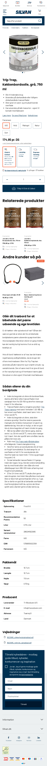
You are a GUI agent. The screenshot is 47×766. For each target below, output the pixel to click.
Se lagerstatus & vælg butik (15, 170)
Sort (6, 133)
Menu (4, 14)
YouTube (29, 740)
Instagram (19, 740)
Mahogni (25, 125)
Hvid (15, 125)
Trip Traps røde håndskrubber (27, 441)
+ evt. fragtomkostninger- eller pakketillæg (17, 143)
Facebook (8, 740)
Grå (6, 125)
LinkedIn (38, 740)
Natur (37, 125)
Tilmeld (24, 704)
